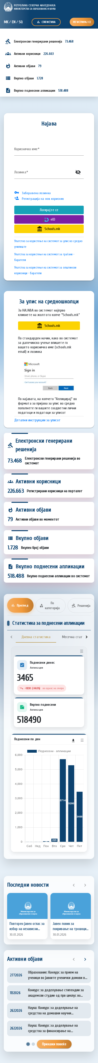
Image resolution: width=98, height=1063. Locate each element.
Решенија (81, 605)
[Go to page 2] (33, 1044)
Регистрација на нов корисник (43, 199)
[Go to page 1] (28, 1044)
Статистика (46, 22)
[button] (27, 916)
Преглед (19, 605)
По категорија (49, 605)
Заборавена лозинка (36, 193)
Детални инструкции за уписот (37, 420)
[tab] (36, 637)
